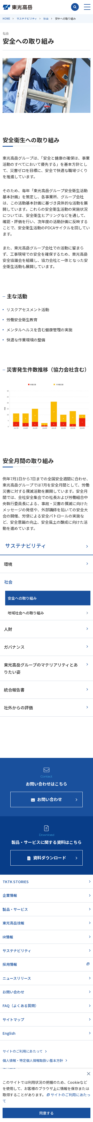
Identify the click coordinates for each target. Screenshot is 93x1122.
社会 (46, 18)
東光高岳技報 (13, 922)
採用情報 (10, 964)
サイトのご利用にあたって (23, 1051)
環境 (8, 564)
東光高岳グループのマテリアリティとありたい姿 (41, 668)
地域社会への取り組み (26, 612)
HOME (6, 18)
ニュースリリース (17, 978)
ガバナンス (14, 647)
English (9, 1033)
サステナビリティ (27, 18)
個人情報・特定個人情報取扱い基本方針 (33, 1060)
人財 (8, 629)
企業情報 (10, 895)
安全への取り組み (22, 598)
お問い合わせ (13, 991)
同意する (46, 1113)
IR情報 (8, 936)
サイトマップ (13, 1019)
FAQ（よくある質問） (20, 1005)
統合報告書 (14, 690)
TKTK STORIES (16, 881)
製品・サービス (15, 909)
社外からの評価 (18, 707)
